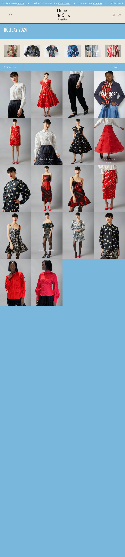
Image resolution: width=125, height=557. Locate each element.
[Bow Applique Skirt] (109, 141)
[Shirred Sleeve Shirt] (46, 141)
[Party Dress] (78, 188)
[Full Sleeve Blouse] (46, 282)
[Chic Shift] (46, 188)
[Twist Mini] (78, 235)
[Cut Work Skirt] (109, 188)
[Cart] (119, 14)
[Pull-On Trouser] (78, 94)
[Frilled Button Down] (109, 235)
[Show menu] (5, 14)
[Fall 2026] (109, 94)
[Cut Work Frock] (46, 94)
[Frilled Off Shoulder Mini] (46, 235)
